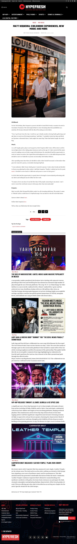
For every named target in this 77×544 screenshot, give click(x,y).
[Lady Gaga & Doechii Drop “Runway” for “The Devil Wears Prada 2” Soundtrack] (38, 315)
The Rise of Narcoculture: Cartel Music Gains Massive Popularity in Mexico (38, 275)
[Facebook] (66, 1)
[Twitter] (70, 1)
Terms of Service (70, 536)
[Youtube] (74, 1)
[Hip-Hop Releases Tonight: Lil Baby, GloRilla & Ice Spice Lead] (38, 380)
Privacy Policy (63, 536)
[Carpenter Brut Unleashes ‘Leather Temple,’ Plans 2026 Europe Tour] (38, 441)
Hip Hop (14, 335)
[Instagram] (68, 1)
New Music (41, 23)
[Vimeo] (72, 1)
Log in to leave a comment (18, 226)
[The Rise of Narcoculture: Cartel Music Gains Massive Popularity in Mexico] (38, 252)
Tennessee (46, 219)
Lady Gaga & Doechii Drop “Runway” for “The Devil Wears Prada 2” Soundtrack (38, 338)
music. (13, 171)
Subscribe (71, 518)
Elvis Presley (35, 219)
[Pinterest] (46, 211)
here (25, 197)
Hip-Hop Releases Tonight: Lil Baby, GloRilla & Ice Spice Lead (35, 402)
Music (34, 23)
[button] (67, 7)
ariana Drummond (34, 33)
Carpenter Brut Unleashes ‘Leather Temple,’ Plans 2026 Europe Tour (36, 464)
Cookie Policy (56, 536)
